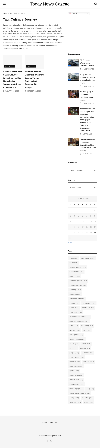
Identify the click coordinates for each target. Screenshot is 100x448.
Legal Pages (53, 422)
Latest (74, 325)
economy (75, 289)
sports (74, 370)
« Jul (70, 242)
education (75, 294)
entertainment (77, 298)
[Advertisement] (84, 33)
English (74, 13)
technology (76, 389)
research (75, 361)
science (88, 361)
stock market (76, 379)
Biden (73, 258)
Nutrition (85, 348)
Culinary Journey (20, 13)
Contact (44, 422)
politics (87, 353)
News (86, 344)
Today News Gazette (50, 4)
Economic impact (78, 285)
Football (74, 303)
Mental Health (77, 339)
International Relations (80, 316)
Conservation (76, 271)
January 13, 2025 (11, 91)
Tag (11, 13)
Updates (87, 398)
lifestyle (75, 330)
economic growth (78, 280)
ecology (75, 276)
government (89, 303)
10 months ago (87, 69)
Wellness (75, 402)
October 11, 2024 (33, 91)
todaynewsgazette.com (53, 436)
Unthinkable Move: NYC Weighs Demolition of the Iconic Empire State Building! (88, 145)
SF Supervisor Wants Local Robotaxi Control (87, 63)
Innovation (76, 312)
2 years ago (86, 134)
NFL (73, 348)
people (74, 353)
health (74, 308)
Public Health (77, 357)
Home (5, 13)
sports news (76, 375)
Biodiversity (87, 258)
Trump (74, 398)
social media (76, 366)
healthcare (88, 308)
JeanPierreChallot (79, 321)
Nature (74, 344)
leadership (87, 325)
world (88, 402)
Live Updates (76, 334)
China (73, 263)
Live (86, 330)
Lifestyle (9, 66)
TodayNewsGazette (80, 393)
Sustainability (77, 384)
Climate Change (78, 267)
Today (90, 389)
